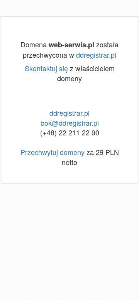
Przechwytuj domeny (52, 152)
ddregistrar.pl (96, 55)
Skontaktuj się (46, 68)
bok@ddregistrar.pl (70, 123)
